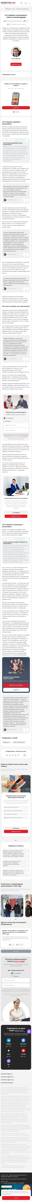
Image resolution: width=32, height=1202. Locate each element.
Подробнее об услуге (16, 516)
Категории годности (6, 1074)
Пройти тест (16, 107)
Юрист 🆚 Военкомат (19, 742)
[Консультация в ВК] (29, 1031)
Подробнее (16, 689)
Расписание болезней (7, 1082)
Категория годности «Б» (7, 1077)
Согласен (16, 1198)
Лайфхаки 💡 (7, 742)
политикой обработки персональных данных (20, 994)
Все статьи (16, 951)
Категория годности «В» (7, 1079)
